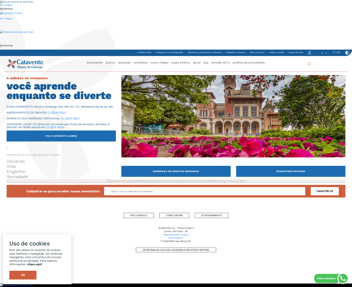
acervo (110, 62)
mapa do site (295, 52)
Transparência (92, 272)
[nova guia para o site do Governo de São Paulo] (11, 13)
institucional (144, 52)
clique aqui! (34, 264)
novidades (140, 62)
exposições (95, 62)
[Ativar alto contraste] (347, 52)
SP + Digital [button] (6, 18)
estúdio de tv (220, 62)
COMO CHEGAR (174, 215)
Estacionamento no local (176, 234)
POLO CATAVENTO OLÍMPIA (61, 136)
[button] (17, 31)
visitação (124, 62)
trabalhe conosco (235, 52)
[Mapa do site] (309, 52)
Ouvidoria (92, 265)
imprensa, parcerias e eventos (204, 52)
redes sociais (276, 52)
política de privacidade (249, 62)
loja (205, 62)
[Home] (25, 63)
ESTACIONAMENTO (211, 215)
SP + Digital (6, 5)
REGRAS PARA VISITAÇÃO (290, 171)
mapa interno (180, 62)
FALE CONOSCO (138, 215)
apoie (197, 62)
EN (339, 52)
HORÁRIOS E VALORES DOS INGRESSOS (176, 171)
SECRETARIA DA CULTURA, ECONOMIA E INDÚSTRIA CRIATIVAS (176, 250)
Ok (23, 275)
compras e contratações (169, 52)
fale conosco (257, 52)
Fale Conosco (175, 237)
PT (334, 52)
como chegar (160, 62)
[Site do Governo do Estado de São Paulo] (16, 1)
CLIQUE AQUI (57, 112)
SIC (92, 280)
